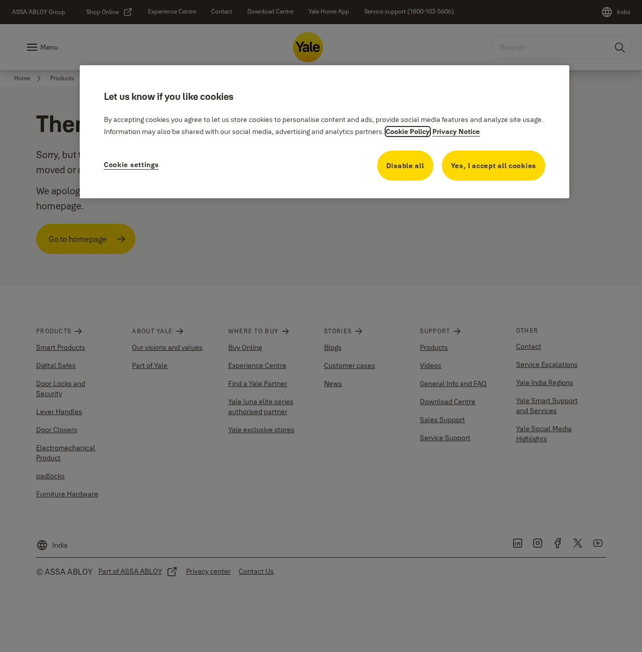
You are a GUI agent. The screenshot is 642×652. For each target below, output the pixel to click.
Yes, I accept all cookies (494, 165)
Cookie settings (131, 164)
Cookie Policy (408, 131)
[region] (324, 131)
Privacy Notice (456, 131)
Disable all (405, 165)
